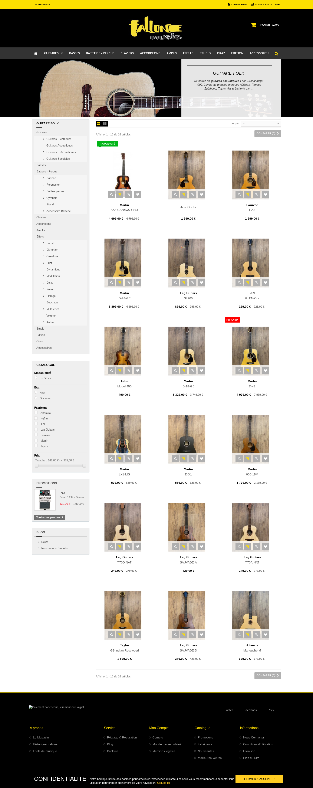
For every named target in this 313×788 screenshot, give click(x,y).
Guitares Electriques (59, 139)
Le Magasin (41, 737)
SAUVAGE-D (188, 648)
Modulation (53, 276)
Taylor (44, 446)
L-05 (252, 207)
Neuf (42, 392)
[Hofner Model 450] (124, 351)
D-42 (252, 384)
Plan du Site (251, 758)
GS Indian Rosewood (124, 648)
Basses (41, 165)
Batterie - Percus (46, 171)
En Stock (45, 378)
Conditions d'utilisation (258, 744)
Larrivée (45, 435)
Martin (44, 440)
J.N (42, 424)
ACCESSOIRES (259, 53)
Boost (50, 243)
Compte (157, 737)
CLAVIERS (127, 53)
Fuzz (49, 263)
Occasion (45, 398)
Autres (50, 322)
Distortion (52, 249)
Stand (50, 204)
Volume (51, 315)
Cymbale (51, 197)
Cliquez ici (163, 782)
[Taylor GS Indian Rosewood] (124, 615)
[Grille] (98, 124)
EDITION (237, 53)
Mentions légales (163, 751)
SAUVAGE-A (188, 560)
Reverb (50, 289)
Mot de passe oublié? (166, 744)
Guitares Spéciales (58, 158)
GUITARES (51, 53)
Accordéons (43, 223)
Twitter (228, 710)
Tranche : (41, 460)
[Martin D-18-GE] (188, 351)
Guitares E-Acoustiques (61, 152)
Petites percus (55, 191)
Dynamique (53, 269)
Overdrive (52, 256)
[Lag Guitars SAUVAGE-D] (188, 615)
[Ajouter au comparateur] (128, 194)
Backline (112, 751)
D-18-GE (188, 384)
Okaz (39, 341)
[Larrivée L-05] (252, 175)
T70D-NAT (124, 560)
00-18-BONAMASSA (124, 207)
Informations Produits (54, 548)
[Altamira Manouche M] (252, 615)
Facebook (250, 710)
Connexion (238, 4)
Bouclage (52, 302)
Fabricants (205, 744)
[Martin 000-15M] (252, 439)
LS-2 (62, 493)
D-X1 (188, 472)
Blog (40, 532)
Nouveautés (206, 751)
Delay (49, 282)
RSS (271, 710)
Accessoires (44, 347)
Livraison (249, 751)
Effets (40, 236)
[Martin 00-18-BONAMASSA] (124, 175)
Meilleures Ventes (210, 758)
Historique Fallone (45, 744)
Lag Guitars (47, 429)
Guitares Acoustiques (59, 145)
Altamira (45, 413)
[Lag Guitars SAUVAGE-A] (188, 527)
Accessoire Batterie (58, 211)
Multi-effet (52, 309)
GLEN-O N (252, 296)
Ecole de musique (45, 751)
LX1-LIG (124, 472)
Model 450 (124, 384)
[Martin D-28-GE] (124, 263)
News (44, 541)
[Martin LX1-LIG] (124, 439)
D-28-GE (125, 296)
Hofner (44, 418)
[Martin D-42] (252, 351)
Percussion (53, 184)
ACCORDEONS (150, 53)
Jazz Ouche (188, 207)
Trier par (234, 123)
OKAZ (221, 53)
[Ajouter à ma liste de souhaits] (137, 194)
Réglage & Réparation (122, 737)
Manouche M (252, 648)
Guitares (41, 132)
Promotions (46, 483)
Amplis (40, 230)
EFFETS (188, 53)
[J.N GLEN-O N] (252, 263)
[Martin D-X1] (188, 439)
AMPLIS (172, 53)
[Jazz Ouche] (188, 175)
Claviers (41, 217)
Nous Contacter (253, 737)
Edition (40, 335)
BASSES (74, 53)
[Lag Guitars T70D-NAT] (124, 527)
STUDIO (205, 53)
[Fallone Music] (156, 28)
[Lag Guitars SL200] (188, 263)
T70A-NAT (252, 560)
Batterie (51, 178)
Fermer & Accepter (259, 779)
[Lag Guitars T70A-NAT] (252, 527)
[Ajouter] (119, 194)
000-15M (252, 472)
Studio (40, 328)
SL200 (188, 296)
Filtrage (51, 295)
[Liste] (104, 124)
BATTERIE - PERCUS (100, 53)
